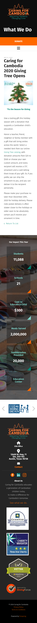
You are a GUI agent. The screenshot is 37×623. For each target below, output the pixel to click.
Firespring (22, 616)
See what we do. (18, 502)
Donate (18, 41)
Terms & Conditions (18, 610)
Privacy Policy (18, 607)
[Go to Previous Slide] (3, 409)
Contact (18, 467)
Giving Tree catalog (12, 152)
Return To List (11, 223)
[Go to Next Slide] (33, 409)
